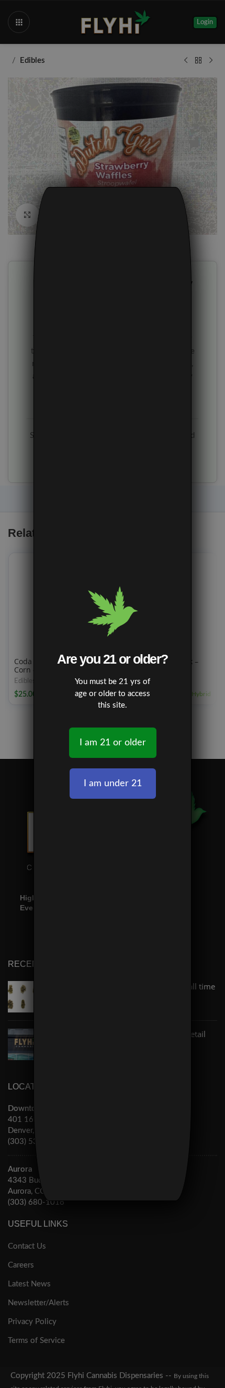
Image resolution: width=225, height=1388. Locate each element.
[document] (112, 694)
